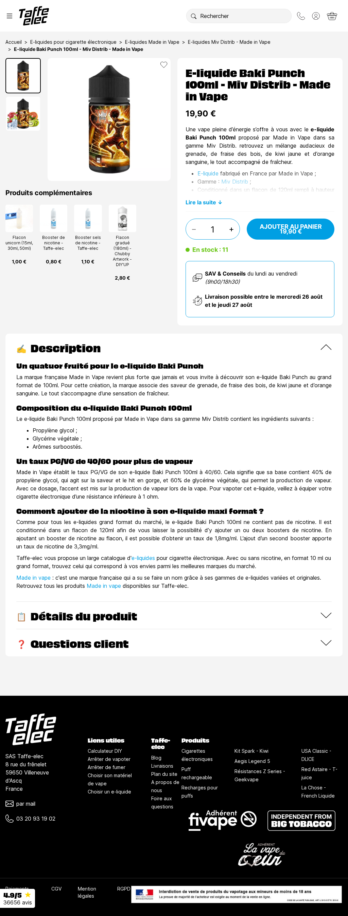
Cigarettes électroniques (197, 755)
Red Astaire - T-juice (319, 773)
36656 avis (17, 902)
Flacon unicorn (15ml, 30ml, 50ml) (19, 243)
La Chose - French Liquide (318, 792)
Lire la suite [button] (201, 202)
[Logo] (34, 15)
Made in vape (33, 577)
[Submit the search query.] (193, 16)
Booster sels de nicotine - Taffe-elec (88, 243)
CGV (56, 889)
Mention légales (87, 892)
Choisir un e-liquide (109, 792)
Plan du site (164, 774)
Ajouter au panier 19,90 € (291, 229)
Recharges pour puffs (199, 792)
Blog (156, 758)
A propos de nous (165, 786)
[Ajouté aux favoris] (163, 64)
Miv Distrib (234, 181)
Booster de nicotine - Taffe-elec (53, 243)
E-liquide (208, 173)
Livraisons (162, 766)
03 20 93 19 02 (35, 818)
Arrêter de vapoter (109, 759)
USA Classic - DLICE (316, 755)
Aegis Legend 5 (252, 761)
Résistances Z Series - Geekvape (259, 775)
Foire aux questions (162, 802)
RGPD (123, 889)
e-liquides (143, 558)
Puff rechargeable (196, 773)
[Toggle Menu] (9, 16)
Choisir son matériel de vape (110, 779)
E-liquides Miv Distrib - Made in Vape (229, 42)
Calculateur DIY (105, 751)
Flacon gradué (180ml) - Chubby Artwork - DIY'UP (122, 251)
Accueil (13, 42)
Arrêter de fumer (106, 767)
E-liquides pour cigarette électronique (73, 42)
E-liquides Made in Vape (152, 42)
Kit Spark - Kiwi (251, 751)
